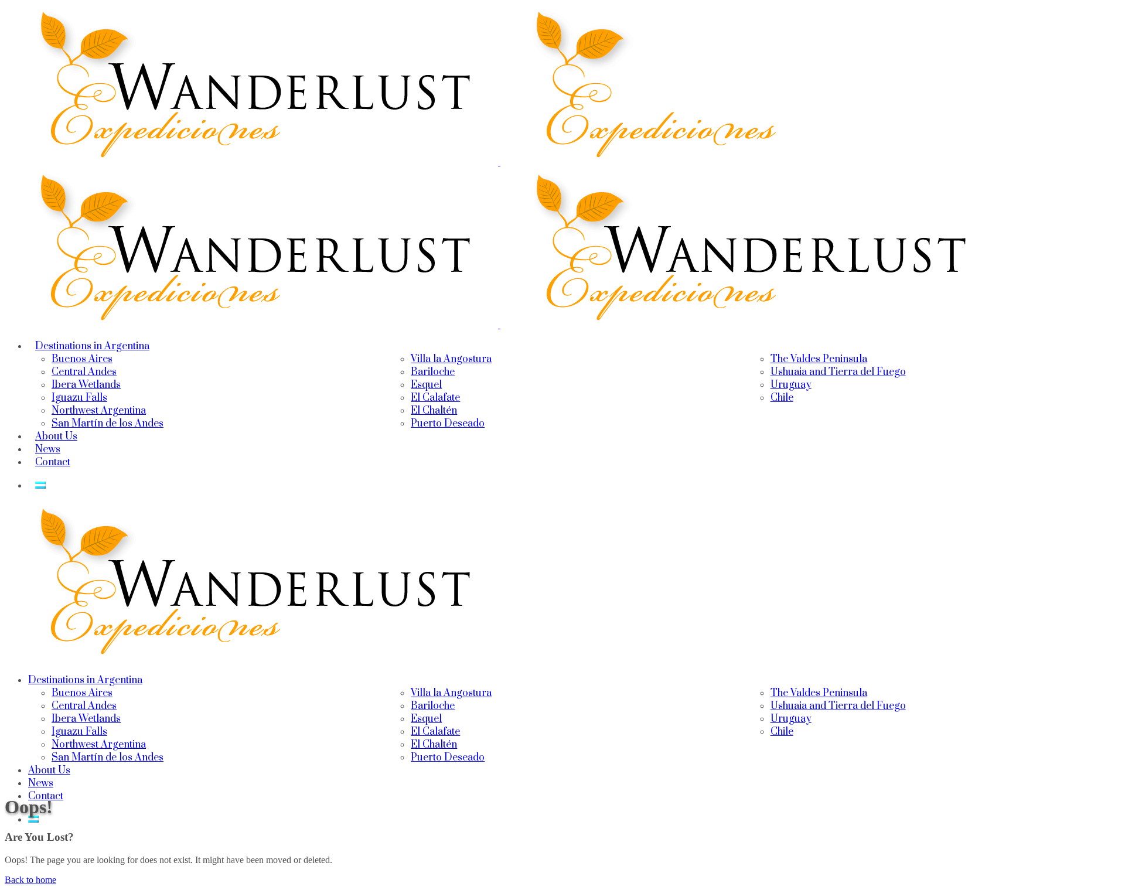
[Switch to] (40, 485)
